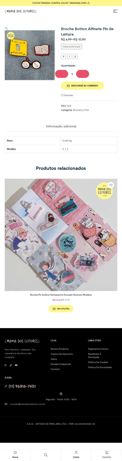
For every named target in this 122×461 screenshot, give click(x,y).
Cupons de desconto (62, 354)
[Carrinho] (106, 452)
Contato (55, 369)
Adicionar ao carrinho (84, 85)
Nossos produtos (60, 348)
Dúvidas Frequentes (61, 364)
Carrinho (106, 457)
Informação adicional (61, 126)
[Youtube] (16, 365)
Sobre (54, 359)
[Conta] (76, 452)
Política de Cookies (98, 362)
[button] (6, 28)
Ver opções (63, 308)
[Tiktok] (11, 365)
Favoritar (68, 95)
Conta (76, 457)
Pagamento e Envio (98, 348)
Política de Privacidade (100, 367)
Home (15, 457)
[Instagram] (5, 365)
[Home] (15, 452)
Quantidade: (68, 65)
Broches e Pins (81, 109)
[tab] (61, 126)
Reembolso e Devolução (94, 355)
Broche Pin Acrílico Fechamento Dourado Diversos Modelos (61, 294)
